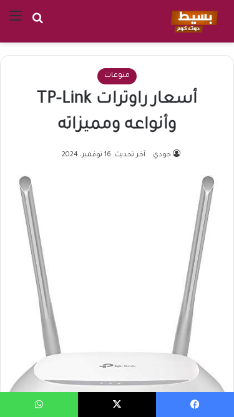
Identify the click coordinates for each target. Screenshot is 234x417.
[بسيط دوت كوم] (192, 21)
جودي (162, 155)
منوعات (117, 76)
